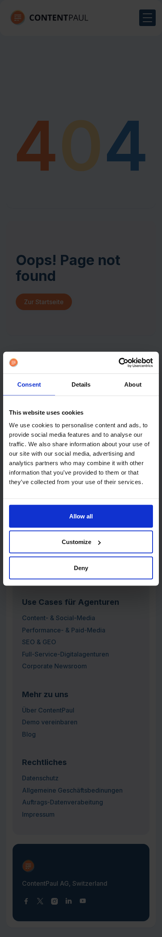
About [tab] (133, 384)
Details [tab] (81, 384)
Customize (76, 542)
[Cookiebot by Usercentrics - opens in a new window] (118, 362)
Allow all (81, 515)
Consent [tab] (29, 384)
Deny (81, 567)
